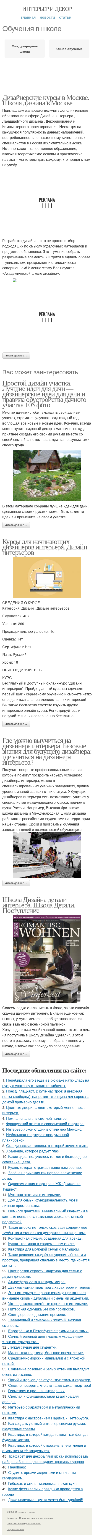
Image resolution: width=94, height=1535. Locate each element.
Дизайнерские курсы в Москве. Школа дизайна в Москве (45, 99)
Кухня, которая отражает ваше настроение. (45, 1167)
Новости (47, 17)
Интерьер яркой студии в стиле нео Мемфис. (44, 1129)
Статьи (65, 17)
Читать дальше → (16, 355)
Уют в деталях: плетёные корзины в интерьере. (48, 1303)
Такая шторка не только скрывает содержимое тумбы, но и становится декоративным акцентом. (44, 1230)
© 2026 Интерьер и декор (21, 1511)
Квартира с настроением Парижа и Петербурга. (48, 1418)
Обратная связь (15, 1529)
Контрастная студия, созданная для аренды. (45, 1238)
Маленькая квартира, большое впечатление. (46, 1352)
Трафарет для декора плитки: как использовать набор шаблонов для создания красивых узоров (45, 1458)
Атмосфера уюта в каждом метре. (36, 1281)
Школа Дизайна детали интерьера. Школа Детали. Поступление (38, 904)
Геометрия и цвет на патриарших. (36, 1390)
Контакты (12, 1518)
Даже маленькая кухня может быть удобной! (45, 1499)
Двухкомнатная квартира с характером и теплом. (49, 1287)
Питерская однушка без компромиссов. (41, 1309)
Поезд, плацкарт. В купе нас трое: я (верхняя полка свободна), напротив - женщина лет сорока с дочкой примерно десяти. (45, 1096)
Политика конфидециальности (24, 1523)
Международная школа (25, 49)
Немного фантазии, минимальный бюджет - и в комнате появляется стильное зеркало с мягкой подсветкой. (45, 1216)
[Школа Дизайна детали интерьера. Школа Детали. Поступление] (47, 959)
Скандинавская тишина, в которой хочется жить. (47, 1145)
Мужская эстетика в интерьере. (34, 1194)
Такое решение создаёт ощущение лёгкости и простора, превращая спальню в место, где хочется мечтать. (46, 1260)
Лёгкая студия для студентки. (32, 1347)
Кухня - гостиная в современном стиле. (41, 1243)
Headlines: (17, 1467)
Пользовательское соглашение (36, 1518)
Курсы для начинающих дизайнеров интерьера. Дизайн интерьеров (44, 546)
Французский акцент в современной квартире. (45, 1123)
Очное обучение (69, 48)
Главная (28, 17)
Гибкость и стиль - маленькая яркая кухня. (43, 1483)
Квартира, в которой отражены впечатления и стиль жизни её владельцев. (44, 1448)
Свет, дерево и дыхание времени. (37, 1314)
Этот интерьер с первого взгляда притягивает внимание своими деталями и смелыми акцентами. (45, 1295)
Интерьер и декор (47, 8)
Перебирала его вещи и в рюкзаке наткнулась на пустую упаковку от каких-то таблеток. (45, 1083)
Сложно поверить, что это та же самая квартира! (49, 1385)
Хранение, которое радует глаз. (33, 1151)
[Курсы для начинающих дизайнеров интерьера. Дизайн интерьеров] (47, 577)
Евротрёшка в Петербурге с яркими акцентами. (48, 1330)
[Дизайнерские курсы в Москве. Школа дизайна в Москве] (47, 280)
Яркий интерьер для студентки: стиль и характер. (49, 1379)
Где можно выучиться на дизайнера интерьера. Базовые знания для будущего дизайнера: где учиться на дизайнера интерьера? (46, 751)
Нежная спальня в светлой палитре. (37, 1118)
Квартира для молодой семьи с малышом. (44, 1249)
